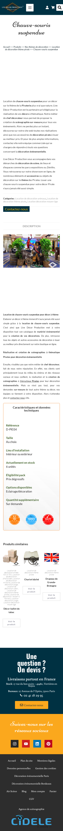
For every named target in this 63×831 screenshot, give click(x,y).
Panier (53, 791)
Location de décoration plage (12, 583)
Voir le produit (11, 623)
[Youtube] (26, 744)
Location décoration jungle (12, 599)
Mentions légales (46, 760)
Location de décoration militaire (11, 580)
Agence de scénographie (31, 809)
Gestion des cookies (45, 768)
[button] (59, 7)
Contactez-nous (16, 209)
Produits (17, 47)
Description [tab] (31, 226)
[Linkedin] (37, 744)
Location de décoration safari (11, 587)
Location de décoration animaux (30, 198)
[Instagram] (14, 744)
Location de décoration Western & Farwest (11, 596)
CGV (31, 798)
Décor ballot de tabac (11, 610)
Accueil (6, 47)
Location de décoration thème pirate (11, 592)
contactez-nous (17, 398)
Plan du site (26, 760)
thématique (29, 381)
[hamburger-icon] (30, 7)
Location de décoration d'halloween (11, 576)
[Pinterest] (48, 744)
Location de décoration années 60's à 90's (11, 572)
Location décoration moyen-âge (42, 201)
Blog (24, 791)
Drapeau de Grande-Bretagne (51, 582)
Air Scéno (12, 791)
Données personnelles (19, 768)
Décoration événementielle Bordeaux (31, 783)
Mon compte (38, 791)
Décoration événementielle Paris (31, 775)
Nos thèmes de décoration (36, 47)
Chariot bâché (31, 579)
